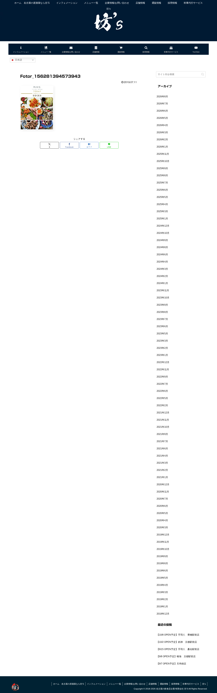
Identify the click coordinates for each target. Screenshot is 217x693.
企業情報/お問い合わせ (134, 684)
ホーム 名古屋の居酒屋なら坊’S (68, 684)
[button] (202, 74)
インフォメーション (96, 684)
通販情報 (164, 684)
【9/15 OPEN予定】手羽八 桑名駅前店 (178, 649)
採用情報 (175, 684)
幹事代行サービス (191, 684)
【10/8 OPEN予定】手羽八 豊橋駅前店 (178, 635)
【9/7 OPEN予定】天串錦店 (171, 663)
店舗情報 (153, 684)
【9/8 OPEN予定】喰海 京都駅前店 (176, 656)
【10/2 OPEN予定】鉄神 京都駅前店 (177, 642)
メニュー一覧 (115, 684)
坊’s (204, 684)
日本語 (18, 60)
